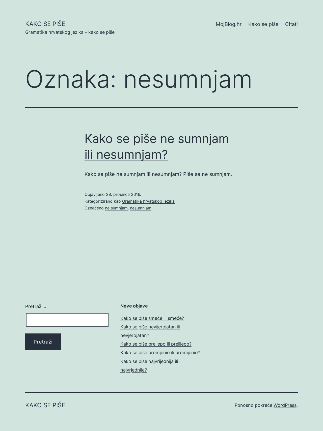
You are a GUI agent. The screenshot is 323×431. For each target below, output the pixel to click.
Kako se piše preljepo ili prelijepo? (156, 344)
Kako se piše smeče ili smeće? (152, 318)
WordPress (285, 405)
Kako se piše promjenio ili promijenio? (160, 352)
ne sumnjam (116, 207)
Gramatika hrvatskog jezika (148, 201)
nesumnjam (140, 207)
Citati (291, 24)
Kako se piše (45, 23)
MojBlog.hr (228, 24)
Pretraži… (35, 306)
